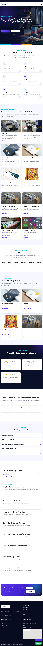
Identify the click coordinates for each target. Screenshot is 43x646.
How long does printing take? (9, 448)
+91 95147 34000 (26, 625)
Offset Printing (25, 607)
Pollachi (21, 410)
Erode (35, 407)
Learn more (4, 140)
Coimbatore (8, 407)
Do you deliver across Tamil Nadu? (10, 453)
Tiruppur (21, 407)
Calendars (24, 614)
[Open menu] (41, 4)
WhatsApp (39, 643)
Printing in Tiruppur (4, 625)
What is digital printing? (8, 439)
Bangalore (35, 414)
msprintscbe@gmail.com (27, 627)
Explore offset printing (7, 476)
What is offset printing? (8, 435)
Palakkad (7, 414)
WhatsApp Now (31, 591)
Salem (8, 410)
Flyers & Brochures (26, 612)
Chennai (21, 414)
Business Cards (25, 611)
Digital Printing (25, 609)
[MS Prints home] (5, 4)
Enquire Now (6, 310)
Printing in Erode (4, 627)
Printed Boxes (3, 623)
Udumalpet (35, 410)
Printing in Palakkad (4, 628)
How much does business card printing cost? (13, 444)
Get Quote (39, 639)
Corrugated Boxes (4, 621)
